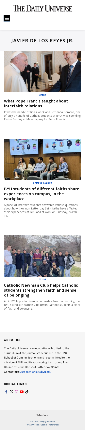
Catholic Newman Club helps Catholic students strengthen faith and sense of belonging (41, 290)
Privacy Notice (32, 424)
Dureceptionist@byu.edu (35, 371)
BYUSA (42, 279)
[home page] (42, 10)
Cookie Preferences (50, 424)
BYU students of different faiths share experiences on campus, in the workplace (41, 193)
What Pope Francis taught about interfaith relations (36, 103)
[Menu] (7, 18)
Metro (42, 95)
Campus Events (42, 183)
